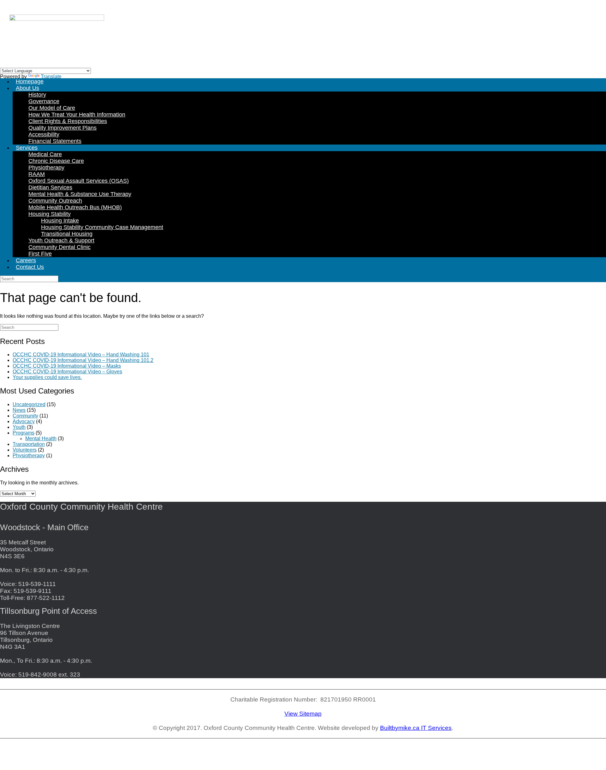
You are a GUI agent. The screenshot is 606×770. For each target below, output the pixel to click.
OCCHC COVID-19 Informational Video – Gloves (67, 371)
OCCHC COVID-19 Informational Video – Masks (67, 366)
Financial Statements (54, 141)
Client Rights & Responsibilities (67, 121)
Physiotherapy (46, 167)
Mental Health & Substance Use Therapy (79, 194)
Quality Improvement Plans (62, 128)
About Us (27, 88)
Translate (51, 76)
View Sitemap (303, 713)
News (19, 410)
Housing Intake (60, 220)
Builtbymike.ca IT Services (416, 728)
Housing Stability (49, 214)
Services (27, 148)
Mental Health (40, 438)
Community (25, 415)
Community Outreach (55, 201)
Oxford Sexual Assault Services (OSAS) (78, 181)
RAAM (36, 174)
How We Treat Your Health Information (76, 114)
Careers (26, 260)
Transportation (29, 444)
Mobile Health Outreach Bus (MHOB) (75, 207)
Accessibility (43, 134)
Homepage (30, 81)
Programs (23, 432)
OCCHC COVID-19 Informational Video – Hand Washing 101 (81, 354)
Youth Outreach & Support (61, 240)
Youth (19, 427)
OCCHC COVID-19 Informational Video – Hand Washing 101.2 (83, 360)
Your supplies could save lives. (47, 377)
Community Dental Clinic (59, 247)
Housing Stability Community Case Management (102, 227)
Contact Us (30, 267)
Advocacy (24, 421)
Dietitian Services (50, 187)
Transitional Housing (66, 234)
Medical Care (45, 154)
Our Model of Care (51, 108)
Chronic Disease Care (56, 161)
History (37, 95)
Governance (43, 101)
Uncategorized (29, 404)
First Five (40, 254)
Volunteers (25, 450)
